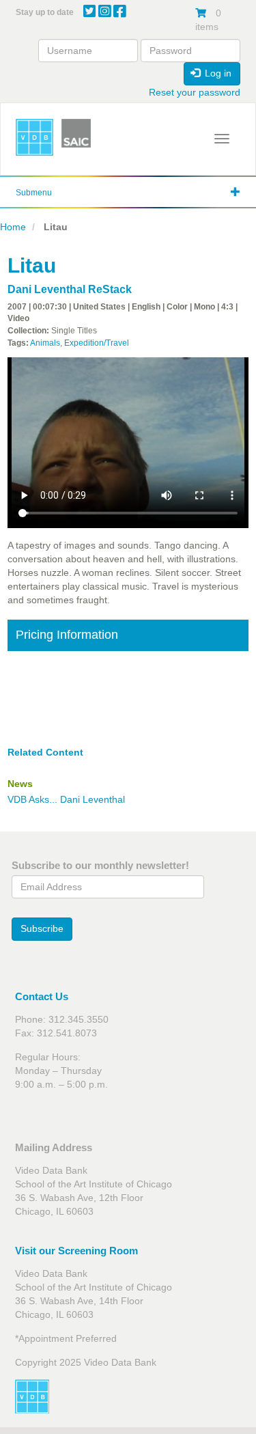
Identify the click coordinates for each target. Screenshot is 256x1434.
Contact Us (41, 996)
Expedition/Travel (96, 343)
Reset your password (194, 92)
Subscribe (41, 928)
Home (13, 226)
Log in (216, 73)
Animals (45, 343)
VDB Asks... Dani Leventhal (66, 799)
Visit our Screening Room (76, 1250)
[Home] (34, 137)
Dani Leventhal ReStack (70, 289)
